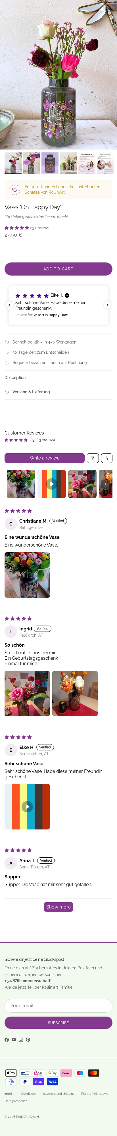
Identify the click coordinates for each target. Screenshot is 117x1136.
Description (15, 377)
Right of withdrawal (95, 1094)
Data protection (16, 1101)
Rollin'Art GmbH (27, 1117)
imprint (9, 1094)
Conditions (28, 1094)
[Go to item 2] (51, 484)
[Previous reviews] (9, 305)
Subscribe (58, 1023)
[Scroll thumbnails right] (105, 484)
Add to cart (58, 269)
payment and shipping (59, 1094)
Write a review (45, 458)
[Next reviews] (107, 305)
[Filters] (93, 458)
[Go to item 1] (21, 484)
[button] (17, 227)
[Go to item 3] (82, 484)
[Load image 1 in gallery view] (58, 75)
